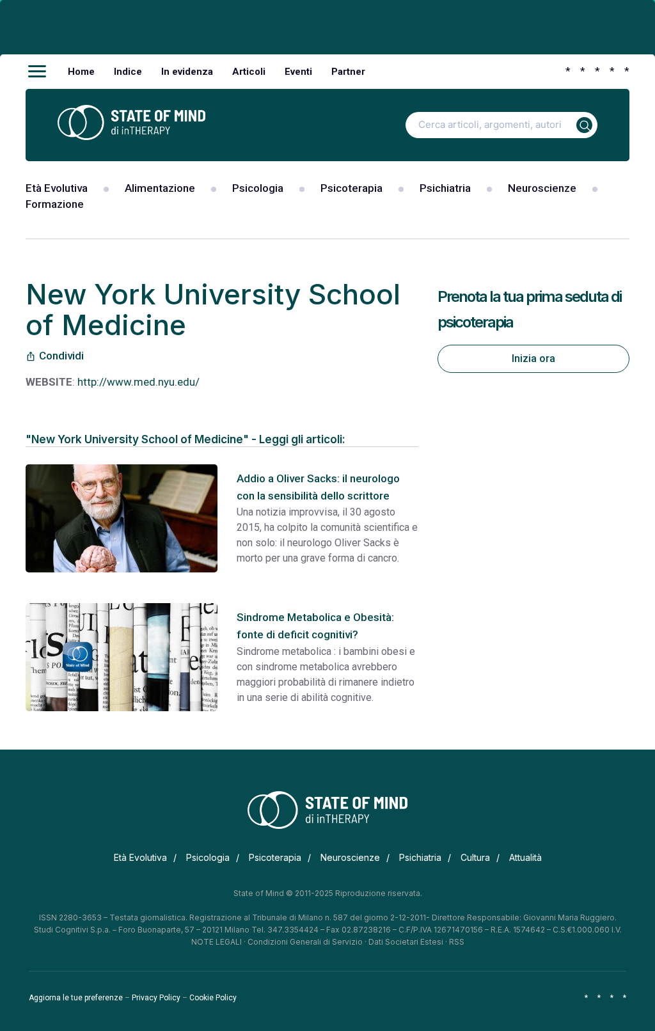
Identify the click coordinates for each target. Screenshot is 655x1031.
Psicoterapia (351, 188)
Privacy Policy (156, 997)
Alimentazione (160, 188)
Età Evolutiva (57, 188)
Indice (128, 71)
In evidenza (187, 71)
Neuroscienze (542, 188)
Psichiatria (445, 188)
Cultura (475, 857)
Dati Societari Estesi (405, 942)
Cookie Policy (213, 997)
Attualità (525, 857)
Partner (348, 71)
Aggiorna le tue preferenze (76, 997)
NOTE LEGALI (216, 942)
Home (81, 71)
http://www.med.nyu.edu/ (138, 381)
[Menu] (37, 71)
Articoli (248, 71)
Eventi (298, 71)
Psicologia (257, 188)
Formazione (55, 204)
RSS (456, 942)
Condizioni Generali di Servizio (305, 942)
